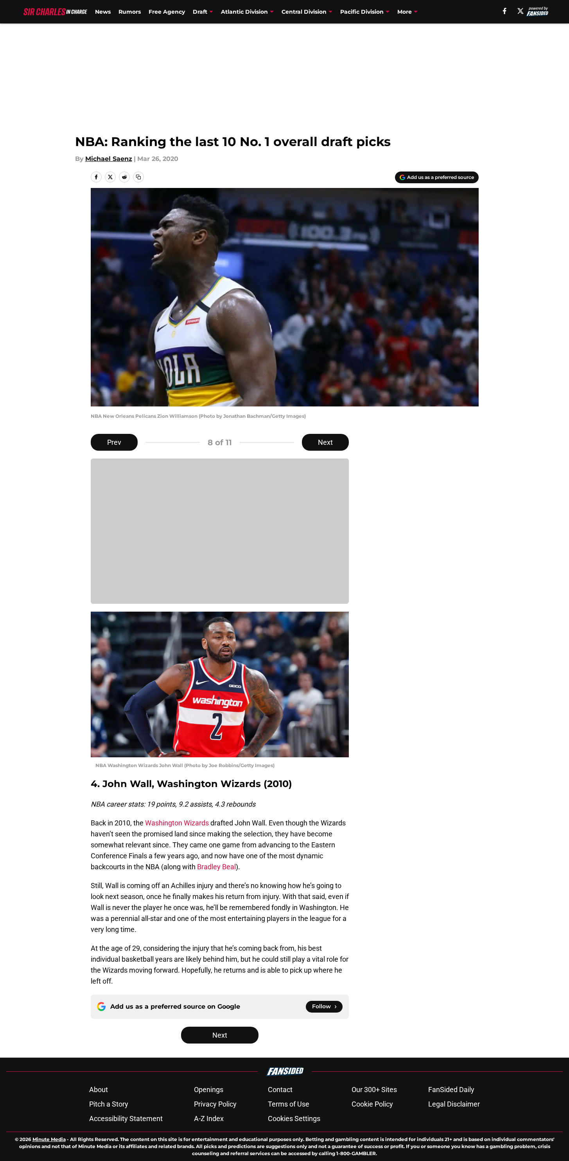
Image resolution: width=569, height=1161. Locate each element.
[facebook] (504, 11)
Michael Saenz (108, 159)
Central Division (304, 11)
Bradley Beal (216, 867)
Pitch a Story (108, 1104)
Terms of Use (288, 1104)
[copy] (138, 177)
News (103, 11)
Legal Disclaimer (454, 1104)
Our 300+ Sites (374, 1089)
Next (325, 442)
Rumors (129, 11)
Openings (208, 1089)
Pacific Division (362, 11)
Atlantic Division (244, 11)
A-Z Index (209, 1118)
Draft (200, 11)
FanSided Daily (451, 1089)
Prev (114, 442)
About (98, 1089)
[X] (520, 11)
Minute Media (49, 1139)
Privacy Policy (215, 1104)
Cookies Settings (294, 1118)
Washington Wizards (177, 823)
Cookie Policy (372, 1104)
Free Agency (167, 11)
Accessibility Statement (126, 1118)
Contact (280, 1089)
